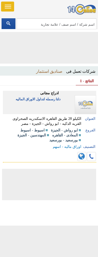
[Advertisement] (49, 241)
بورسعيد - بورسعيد (63, 140)
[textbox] (56, 23)
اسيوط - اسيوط (32, 130)
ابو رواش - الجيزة (64, 130)
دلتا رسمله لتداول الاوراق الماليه (38, 99)
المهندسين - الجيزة (32, 135)
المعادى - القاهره (65, 135)
